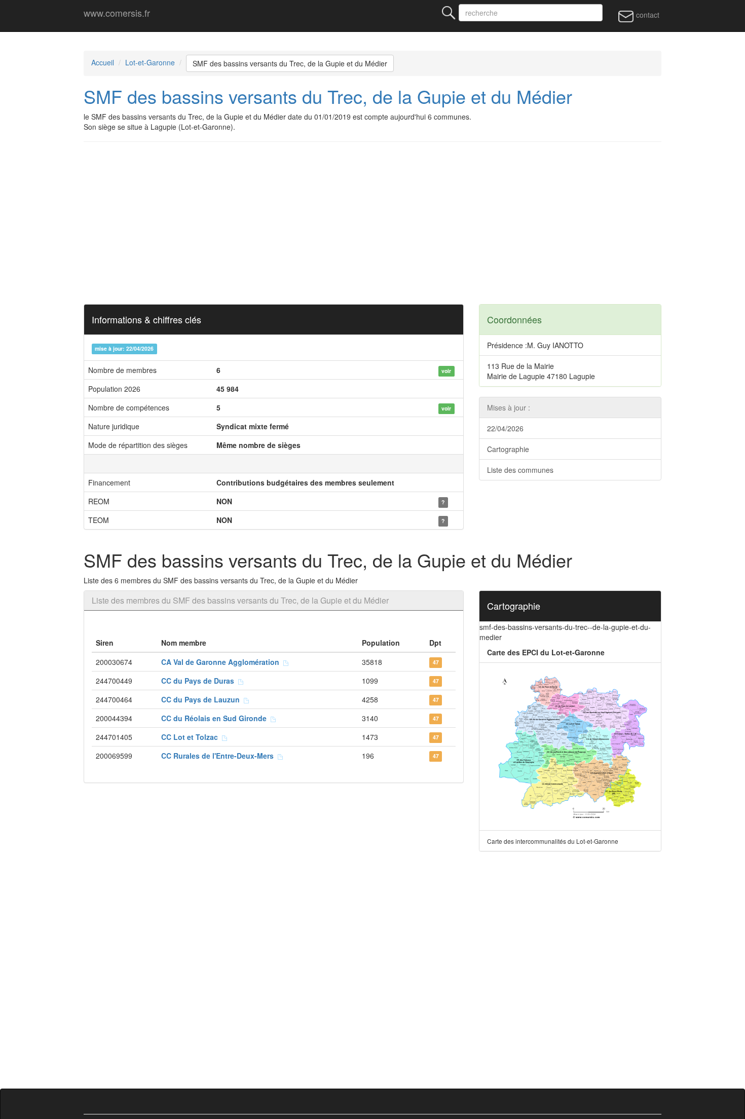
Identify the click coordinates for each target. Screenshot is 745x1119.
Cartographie (508, 449)
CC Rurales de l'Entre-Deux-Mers (219, 756)
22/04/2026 (505, 428)
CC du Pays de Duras (199, 681)
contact (646, 15)
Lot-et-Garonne (150, 62)
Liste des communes (520, 470)
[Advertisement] (372, 223)
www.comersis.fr (117, 12)
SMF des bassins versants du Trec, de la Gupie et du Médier (290, 63)
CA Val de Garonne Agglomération (222, 662)
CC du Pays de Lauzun (202, 699)
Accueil (102, 62)
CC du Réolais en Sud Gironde (216, 718)
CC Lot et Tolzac (191, 737)
